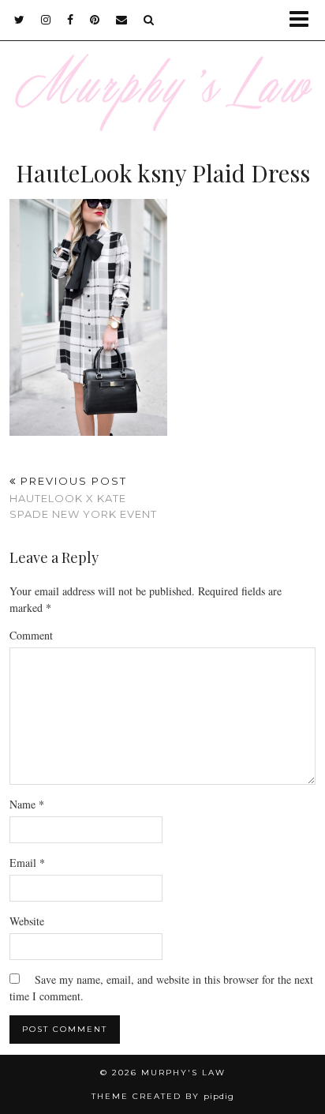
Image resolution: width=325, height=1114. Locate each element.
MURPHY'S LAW (183, 1072)
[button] (304, 20)
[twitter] (19, 20)
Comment (31, 635)
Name (26, 804)
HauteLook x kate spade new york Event (83, 497)
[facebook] (70, 20)
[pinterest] (95, 20)
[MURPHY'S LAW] (162, 65)
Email (27, 862)
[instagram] (46, 20)
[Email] (122, 20)
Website (26, 920)
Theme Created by (163, 1096)
